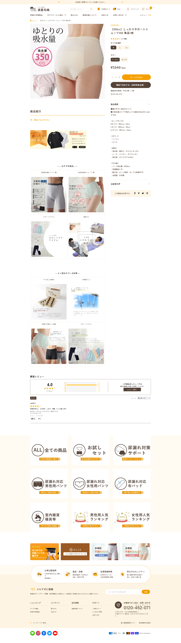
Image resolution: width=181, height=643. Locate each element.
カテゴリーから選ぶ (55, 15)
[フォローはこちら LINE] (32, 633)
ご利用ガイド (105, 9)
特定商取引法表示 (145, 623)
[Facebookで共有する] (135, 193)
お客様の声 (115, 184)
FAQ (118, 9)
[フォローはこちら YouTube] (55, 633)
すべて (33, 398)
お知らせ (105, 15)
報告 (39, 419)
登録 (145, 592)
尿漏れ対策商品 (36, 15)
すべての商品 (34, 609)
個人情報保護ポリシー (128, 623)
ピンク (124, 59)
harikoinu (115, 25)
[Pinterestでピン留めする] (139, 193)
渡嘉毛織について (89, 15)
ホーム (34, 20)
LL (127, 47)
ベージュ (115, 59)
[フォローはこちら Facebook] (43, 633)
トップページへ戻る (39, 623)
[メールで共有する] (147, 193)
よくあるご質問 (97, 612)
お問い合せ (95, 615)
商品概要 (114, 104)
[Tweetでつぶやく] (143, 193)
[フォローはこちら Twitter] (49, 633)
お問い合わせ (118, 15)
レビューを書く (132, 389)
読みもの (74, 15)
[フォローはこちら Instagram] (38, 633)
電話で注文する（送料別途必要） (130, 85)
